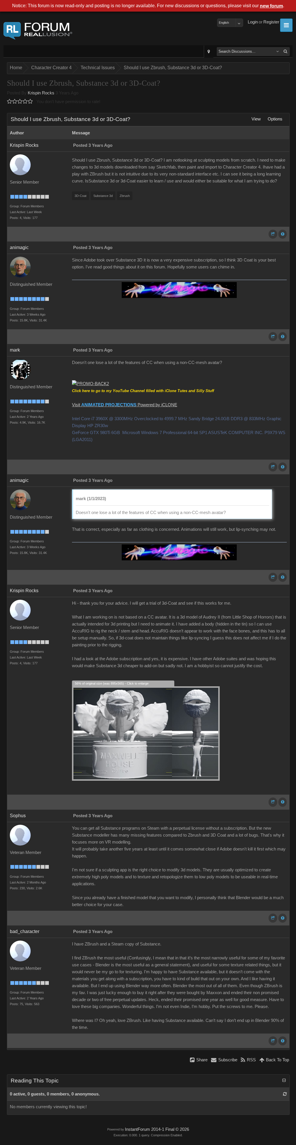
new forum (271, 5)
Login (253, 22)
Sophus (18, 815)
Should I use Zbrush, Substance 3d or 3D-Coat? (173, 67)
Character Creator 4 (51, 67)
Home (16, 67)
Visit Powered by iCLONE (124, 405)
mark (15, 349)
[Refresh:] (285, 1094)
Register (271, 22)
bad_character (24, 931)
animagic (19, 247)
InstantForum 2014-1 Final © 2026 (157, 1129)
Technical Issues (98, 67)
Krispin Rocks (41, 93)
